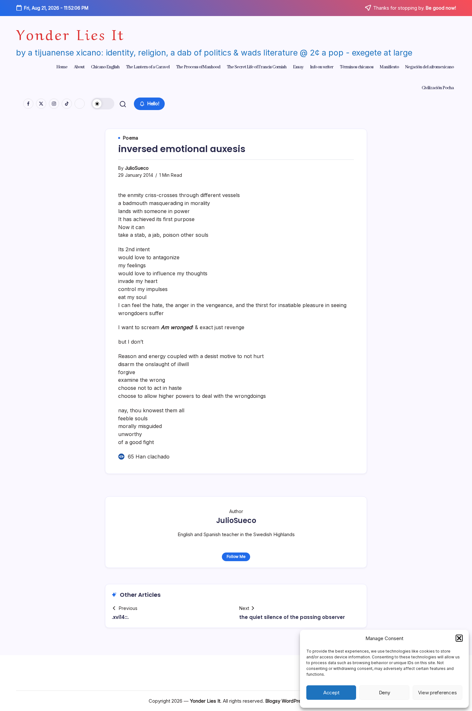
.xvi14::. (120, 617)
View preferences (437, 693)
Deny (384, 693)
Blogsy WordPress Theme (294, 701)
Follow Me (236, 556)
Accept (331, 693)
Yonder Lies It (70, 33)
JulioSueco (137, 168)
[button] (459, 638)
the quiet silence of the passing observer (292, 617)
